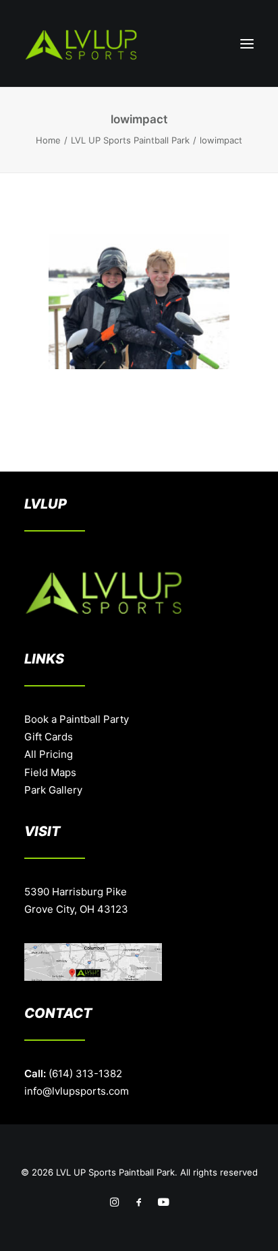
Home (48, 140)
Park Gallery (53, 789)
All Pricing (48, 754)
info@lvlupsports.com (76, 1091)
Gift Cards (48, 736)
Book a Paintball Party (76, 719)
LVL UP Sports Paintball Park (130, 140)
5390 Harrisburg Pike (75, 891)
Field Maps (50, 772)
